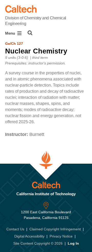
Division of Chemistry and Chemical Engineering (35, 21)
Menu (10, 33)
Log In (73, 243)
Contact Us (15, 229)
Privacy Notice (61, 236)
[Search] (30, 32)
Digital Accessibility (29, 236)
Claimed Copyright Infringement (55, 229)
